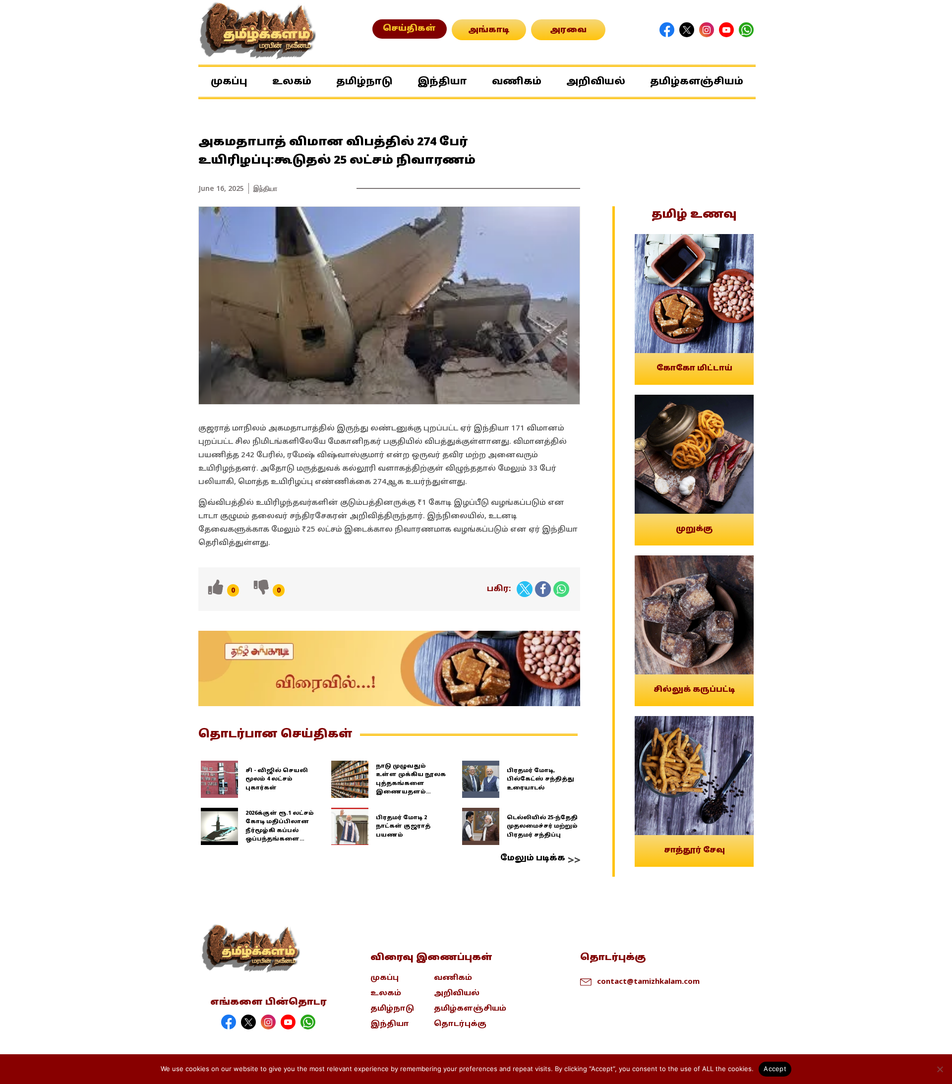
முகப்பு (229, 82)
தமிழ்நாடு (364, 82)
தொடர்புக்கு (460, 1024)
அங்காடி (489, 30)
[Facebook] (543, 589)
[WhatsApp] (561, 589)
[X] (525, 589)
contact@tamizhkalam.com (648, 981)
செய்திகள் (409, 29)
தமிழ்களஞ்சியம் (696, 82)
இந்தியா (442, 82)
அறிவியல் (595, 82)
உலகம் (291, 82)
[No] (940, 1069)
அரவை (568, 30)
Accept (775, 1069)
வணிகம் (516, 82)
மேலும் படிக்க (532, 858)
